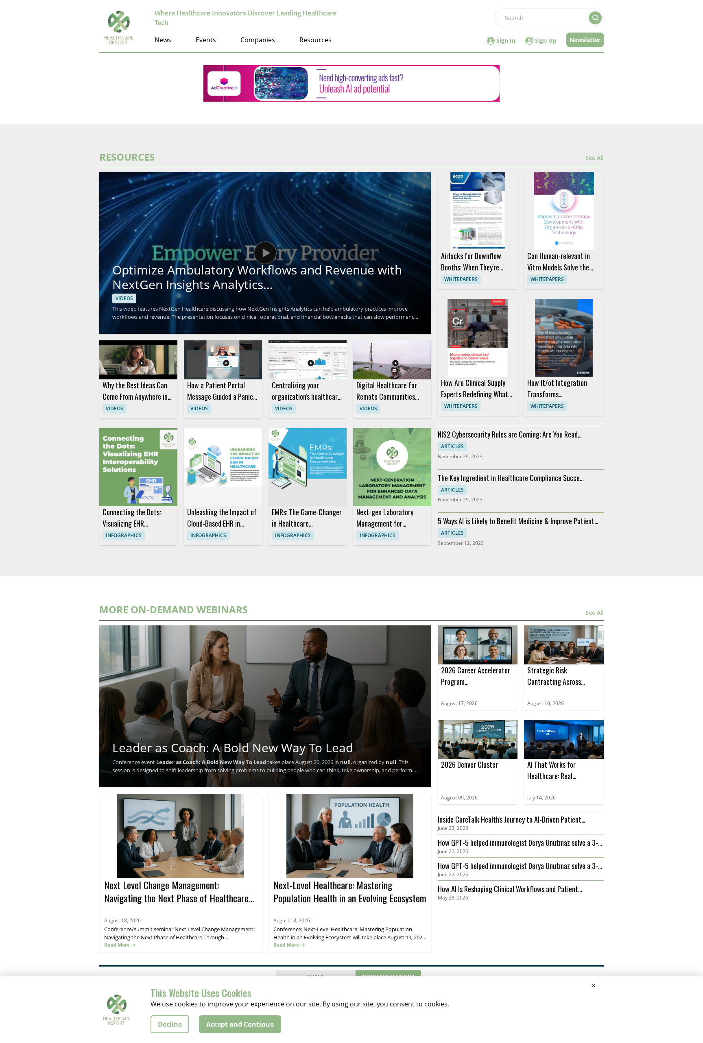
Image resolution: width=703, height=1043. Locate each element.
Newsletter (585, 40)
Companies (257, 39)
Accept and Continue (240, 1024)
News (163, 39)
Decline (170, 1024)
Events (206, 39)
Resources (315, 39)
